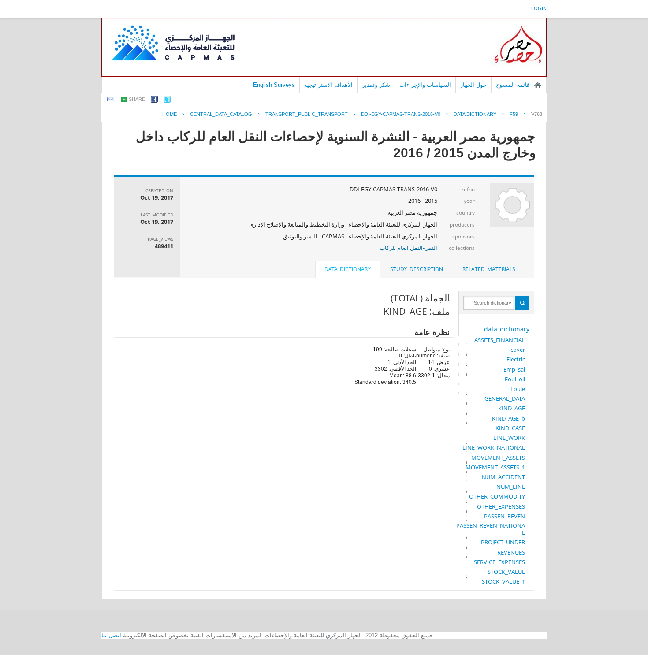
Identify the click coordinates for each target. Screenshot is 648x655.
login (539, 8)
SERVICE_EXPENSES (499, 562)
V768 (536, 114)
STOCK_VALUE (506, 571)
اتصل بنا (111, 635)
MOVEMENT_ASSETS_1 (495, 467)
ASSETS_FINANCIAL (499, 339)
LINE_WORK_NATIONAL (493, 447)
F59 (514, 114)
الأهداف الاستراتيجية (328, 85)
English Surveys (274, 85)
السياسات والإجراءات (425, 85)
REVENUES (511, 552)
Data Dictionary (475, 114)
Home (169, 114)
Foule (517, 388)
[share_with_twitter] (167, 100)
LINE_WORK (509, 437)
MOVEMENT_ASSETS (498, 457)
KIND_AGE (511, 408)
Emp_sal (514, 369)
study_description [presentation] (416, 269)
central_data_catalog (221, 114)
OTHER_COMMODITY (497, 496)
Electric (515, 359)
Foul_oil (515, 379)
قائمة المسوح (512, 85)
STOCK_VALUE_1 (503, 581)
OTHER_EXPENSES (501, 506)
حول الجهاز (473, 85)
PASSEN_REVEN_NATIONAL (490, 529)
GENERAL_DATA (504, 398)
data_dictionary (506, 329)
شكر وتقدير (376, 85)
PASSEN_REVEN (504, 516)
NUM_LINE (510, 486)
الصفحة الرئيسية (537, 85)
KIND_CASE (510, 428)
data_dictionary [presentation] (347, 269)
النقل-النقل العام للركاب (408, 248)
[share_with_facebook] (154, 100)
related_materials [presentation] (488, 269)
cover (517, 349)
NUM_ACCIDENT (503, 476)
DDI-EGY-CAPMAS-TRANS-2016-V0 (400, 114)
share (137, 99)
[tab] (489, 269)
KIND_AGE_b (508, 418)
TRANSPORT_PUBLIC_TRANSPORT (306, 114)
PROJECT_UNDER (503, 542)
